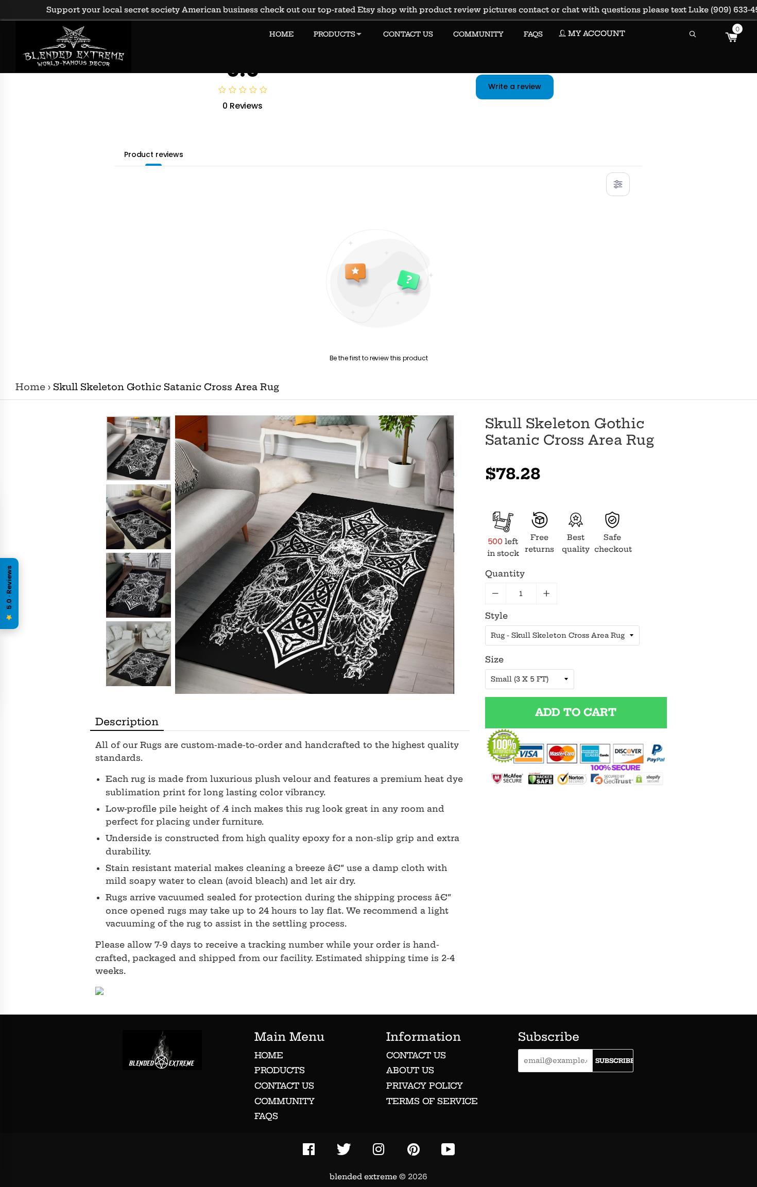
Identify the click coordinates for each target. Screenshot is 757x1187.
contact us (416, 1055)
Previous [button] (138, 425)
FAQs (266, 1116)
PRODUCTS (334, 34)
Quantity (505, 573)
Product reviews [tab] (153, 154)
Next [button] (138, 676)
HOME (281, 34)
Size (494, 659)
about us (410, 1070)
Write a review (514, 86)
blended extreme (363, 1176)
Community (284, 1101)
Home (30, 387)
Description (127, 721)
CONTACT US (408, 34)
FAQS (533, 34)
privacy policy (424, 1085)
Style (496, 615)
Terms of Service (432, 1101)
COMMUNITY (478, 34)
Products (279, 1070)
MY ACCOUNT (595, 33)
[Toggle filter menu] (618, 184)
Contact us (284, 1085)
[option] (138, 448)
